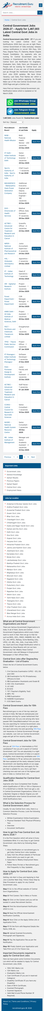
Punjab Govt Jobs (14, 588)
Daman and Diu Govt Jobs (17, 529)
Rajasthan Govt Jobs (15, 591)
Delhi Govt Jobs (13, 532)
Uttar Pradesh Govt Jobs (16, 607)
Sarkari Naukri (12, 484)
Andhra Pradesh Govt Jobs (17, 507)
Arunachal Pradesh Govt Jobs (18, 510)
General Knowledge (14, 475)
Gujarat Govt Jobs (14, 538)
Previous (7, 457)
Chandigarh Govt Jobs (15, 519)
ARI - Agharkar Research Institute (10, 286)
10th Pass (37, 729)
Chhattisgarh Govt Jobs (16, 523)
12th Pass (15, 746)
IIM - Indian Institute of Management (9, 439)
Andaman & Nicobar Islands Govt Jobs (22, 504)
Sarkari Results (12, 478)
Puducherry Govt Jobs (15, 585)
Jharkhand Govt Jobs (15, 551)
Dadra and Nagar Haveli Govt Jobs (20, 526)
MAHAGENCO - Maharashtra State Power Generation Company (9, 188)
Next (33, 457)
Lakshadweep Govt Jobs (16, 560)
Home (7, 20)
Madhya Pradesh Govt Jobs (17, 563)
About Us (6, 1001)
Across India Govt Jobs (16, 616)
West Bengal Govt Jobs (16, 613)
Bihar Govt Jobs (13, 516)
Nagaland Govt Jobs (15, 579)
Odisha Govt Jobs (14, 582)
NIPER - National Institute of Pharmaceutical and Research (10, 248)
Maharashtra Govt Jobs (16, 566)
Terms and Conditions (20, 1001)
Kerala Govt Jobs (13, 557)
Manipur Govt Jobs (14, 569)
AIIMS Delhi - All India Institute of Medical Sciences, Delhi (10, 316)
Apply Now (36, 141)
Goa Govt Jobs (13, 535)
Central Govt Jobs (14, 487)
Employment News (14, 490)
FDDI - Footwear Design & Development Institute (9, 372)
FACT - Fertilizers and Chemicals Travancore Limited (9, 332)
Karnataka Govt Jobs (15, 554)
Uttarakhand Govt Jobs (16, 610)
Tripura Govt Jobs (14, 604)
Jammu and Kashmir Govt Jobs (19, 548)
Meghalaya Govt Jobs (15, 573)
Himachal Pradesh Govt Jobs (18, 544)
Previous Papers (13, 481)
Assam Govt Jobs (13, 513)
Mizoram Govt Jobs (14, 576)
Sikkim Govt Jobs (13, 594)
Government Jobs (14, 471)
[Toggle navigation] (40, 5)
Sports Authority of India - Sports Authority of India (9, 173)
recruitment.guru (18, 1008)
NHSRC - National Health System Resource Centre (10, 427)
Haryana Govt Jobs (14, 541)
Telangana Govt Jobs (15, 601)
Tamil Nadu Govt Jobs (15, 598)
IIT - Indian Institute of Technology (8, 273)
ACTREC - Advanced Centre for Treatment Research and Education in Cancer (9, 230)
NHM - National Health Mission (10, 137)
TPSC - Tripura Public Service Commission (10, 344)
